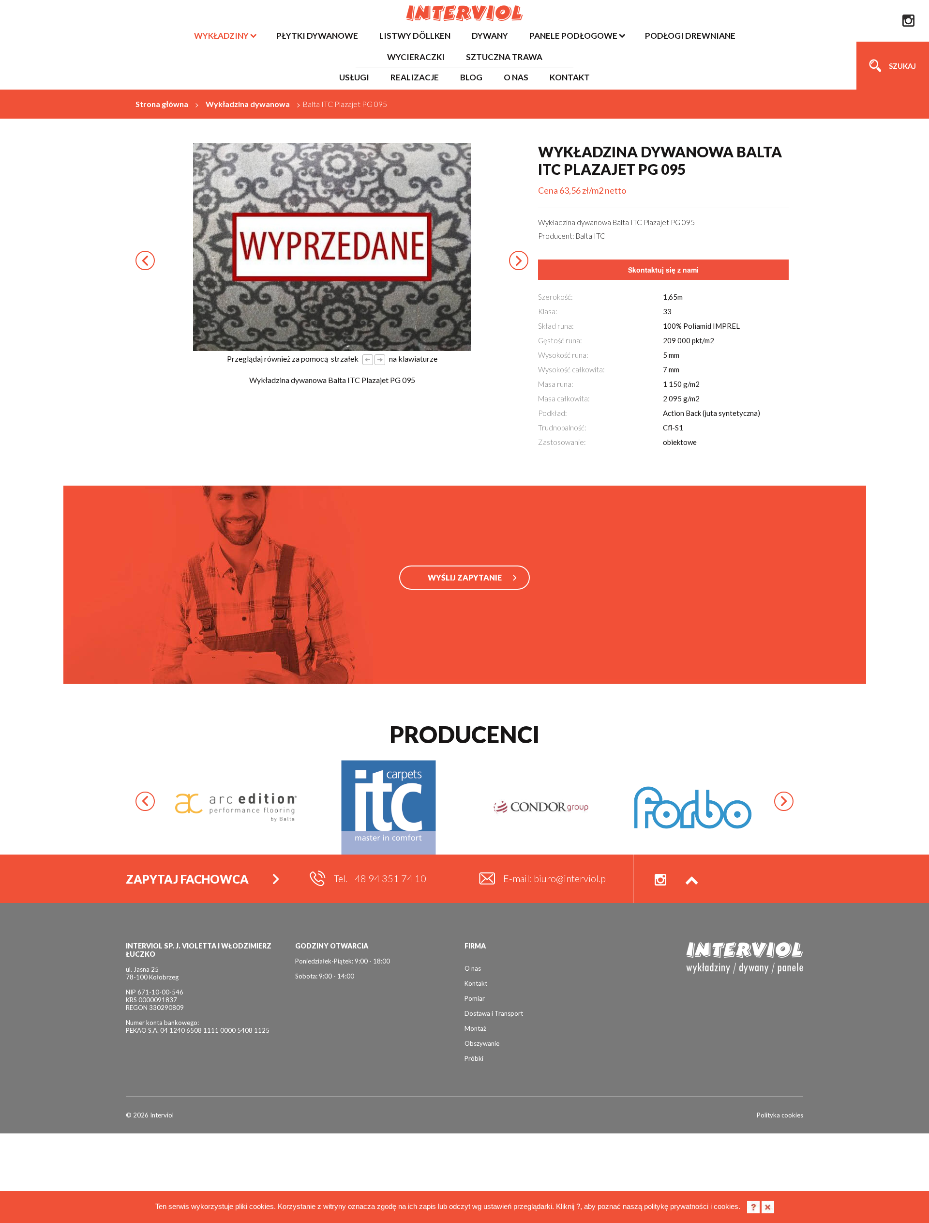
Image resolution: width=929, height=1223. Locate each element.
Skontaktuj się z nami (663, 270)
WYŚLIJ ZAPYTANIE (465, 577)
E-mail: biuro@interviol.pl (555, 878)
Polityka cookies (780, 1115)
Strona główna (161, 103)
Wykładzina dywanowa (248, 103)
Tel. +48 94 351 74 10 (380, 878)
